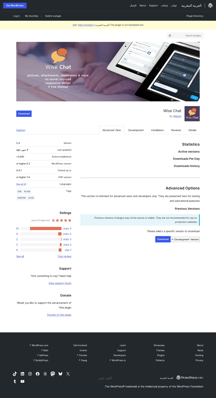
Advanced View (111, 130)
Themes (160, 350)
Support (20, 130)
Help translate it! (84, 25)
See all (20, 256)
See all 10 (21, 184)
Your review (64, 256)
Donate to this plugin (59, 314)
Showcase (159, 345)
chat (20, 191)
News (200, 350)
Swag (82, 360)
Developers (120, 355)
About (200, 345)
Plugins (161, 355)
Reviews (176, 130)
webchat (22, 198)
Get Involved (80, 345)
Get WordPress (15, 5)
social (31, 198)
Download (24, 113)
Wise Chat (172, 110)
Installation (157, 130)
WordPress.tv (117, 360)
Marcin (177, 116)
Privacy (199, 360)
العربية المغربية (166, 378)
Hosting (199, 355)
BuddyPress (40, 360)
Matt (44, 350)
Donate (82, 355)
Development (136, 130)
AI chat (27, 191)
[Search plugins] (170, 35)
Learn (123, 345)
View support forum (60, 283)
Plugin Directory (195, 16)
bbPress (42, 355)
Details (192, 130)
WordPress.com (38, 345)
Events (83, 350)
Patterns (160, 360)
